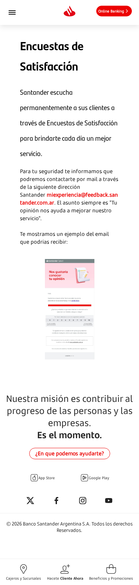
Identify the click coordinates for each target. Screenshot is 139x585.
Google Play (99, 477)
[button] (23, 572)
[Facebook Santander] (56, 501)
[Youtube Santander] (108, 501)
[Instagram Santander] (82, 501)
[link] (114, 11)
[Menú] (22, 12)
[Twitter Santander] (30, 501)
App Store (46, 477)
